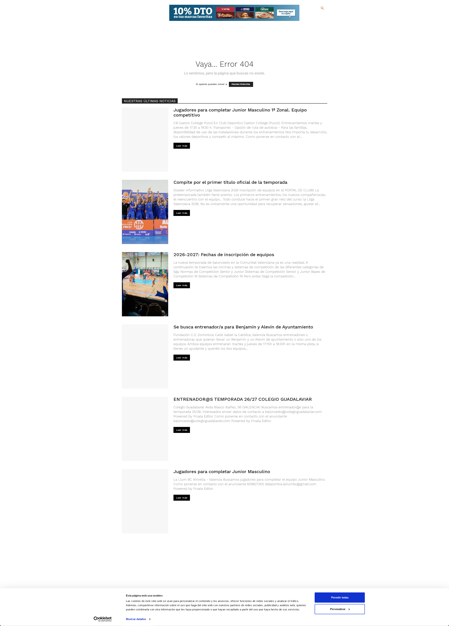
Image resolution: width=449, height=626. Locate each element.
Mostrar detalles (136, 619)
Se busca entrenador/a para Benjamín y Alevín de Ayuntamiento (243, 327)
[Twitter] (313, 15)
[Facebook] (308, 15)
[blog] (318, 15)
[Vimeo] (313, 21)
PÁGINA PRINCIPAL (241, 84)
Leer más (181, 145)
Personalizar (338, 608)
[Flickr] (308, 21)
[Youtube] (319, 21)
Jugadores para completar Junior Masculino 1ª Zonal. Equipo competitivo (240, 112)
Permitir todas (340, 597)
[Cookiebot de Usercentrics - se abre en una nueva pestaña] (102, 619)
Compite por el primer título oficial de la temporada (230, 182)
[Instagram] (323, 15)
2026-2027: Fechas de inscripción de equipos (223, 254)
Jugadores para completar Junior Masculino (221, 471)
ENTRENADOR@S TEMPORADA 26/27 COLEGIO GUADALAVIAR (242, 399)
